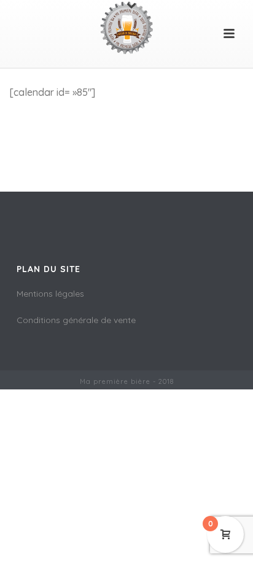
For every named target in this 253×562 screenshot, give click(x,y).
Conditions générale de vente (76, 320)
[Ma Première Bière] (126, 27)
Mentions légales (50, 293)
